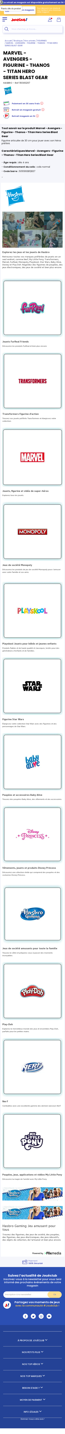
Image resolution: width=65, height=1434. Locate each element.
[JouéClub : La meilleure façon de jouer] (19, 22)
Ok (54, 1294)
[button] (46, 1252)
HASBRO (8, 82)
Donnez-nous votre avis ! (32, 1419)
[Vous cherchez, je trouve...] (7, 29)
